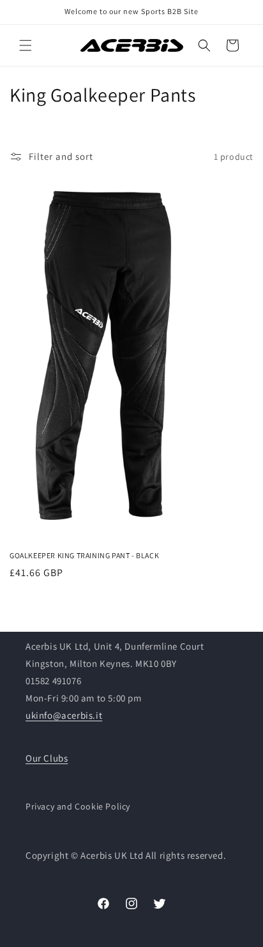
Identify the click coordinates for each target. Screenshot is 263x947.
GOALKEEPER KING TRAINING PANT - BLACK (84, 555)
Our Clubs (47, 758)
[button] (25, 45)
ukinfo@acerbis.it (64, 715)
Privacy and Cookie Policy (78, 806)
